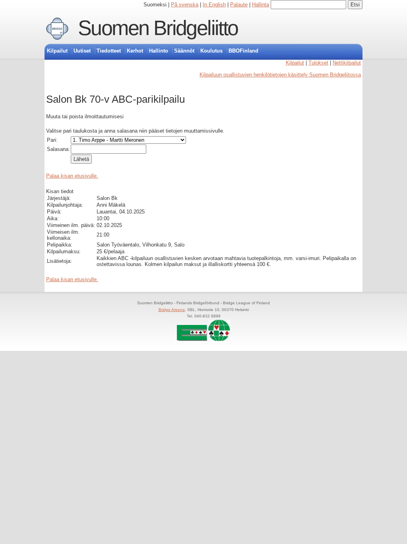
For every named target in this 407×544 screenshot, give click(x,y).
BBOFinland (243, 51)
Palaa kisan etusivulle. (72, 176)
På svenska (184, 5)
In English (214, 5)
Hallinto (158, 51)
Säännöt (184, 51)
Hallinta (260, 5)
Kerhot (135, 51)
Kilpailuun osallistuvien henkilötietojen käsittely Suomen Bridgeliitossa (280, 75)
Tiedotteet (109, 51)
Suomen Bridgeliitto (158, 27)
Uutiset (82, 51)
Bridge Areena (172, 309)
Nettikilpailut (347, 63)
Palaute (239, 5)
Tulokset (318, 63)
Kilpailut (57, 51)
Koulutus (211, 51)
